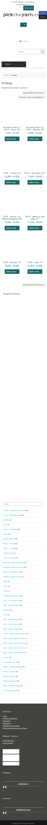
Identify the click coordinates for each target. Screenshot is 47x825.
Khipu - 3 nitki (8, 544)
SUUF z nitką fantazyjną (11, 686)
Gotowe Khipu (8, 539)
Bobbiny (6, 520)
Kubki (5, 581)
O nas (5, 716)
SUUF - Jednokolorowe (11, 605)
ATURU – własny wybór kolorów (14, 634)
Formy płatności (8, 741)
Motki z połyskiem (9, 681)
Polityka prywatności (10, 718)
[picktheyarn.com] (23, 16)
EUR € (42, 13)
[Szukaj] (42, 52)
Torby (5, 615)
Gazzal (5, 534)
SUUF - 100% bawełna (11, 600)
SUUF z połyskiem (9, 690)
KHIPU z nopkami (9, 671)
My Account (28, 8)
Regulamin (6, 721)
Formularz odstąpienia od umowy (15, 728)
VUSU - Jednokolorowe (11, 619)
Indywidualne (8, 553)
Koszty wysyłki (8, 743)
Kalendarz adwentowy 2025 (13, 567)
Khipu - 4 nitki (8, 548)
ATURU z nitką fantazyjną (12, 667)
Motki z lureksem (9, 676)
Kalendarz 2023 (9, 558)
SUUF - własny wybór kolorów (13, 648)
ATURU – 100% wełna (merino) (14, 510)
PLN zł (42, 17)
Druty (5, 525)
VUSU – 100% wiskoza (11, 624)
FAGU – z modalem (10, 529)
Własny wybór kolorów (11, 629)
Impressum (7, 723)
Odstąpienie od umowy (11, 726)
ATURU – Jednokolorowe (12, 515)
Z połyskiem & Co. (9, 662)
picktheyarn (23, 784)
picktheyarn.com (23, 810)
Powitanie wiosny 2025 (11, 596)
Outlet (5, 586)
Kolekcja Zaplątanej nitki (12, 577)
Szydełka (6, 610)
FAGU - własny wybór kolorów (14, 638)
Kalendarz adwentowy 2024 (13, 562)
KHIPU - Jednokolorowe (11, 572)
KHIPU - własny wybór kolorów (14, 643)
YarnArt (6, 657)
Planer (5, 591)
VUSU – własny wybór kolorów (14, 653)
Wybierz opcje (11, 139)
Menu (8, 64)
